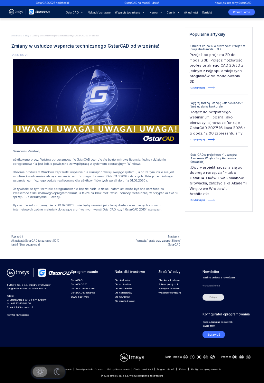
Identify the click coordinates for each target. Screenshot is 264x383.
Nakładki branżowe (99, 12)
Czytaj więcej (198, 87)
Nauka (153, 12)
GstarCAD (72, 12)
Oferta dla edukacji (143, 369)
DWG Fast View (80, 296)
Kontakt (207, 12)
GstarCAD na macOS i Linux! (137, 3)
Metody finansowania (118, 369)
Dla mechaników (123, 288)
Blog (27, 35)
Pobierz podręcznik (168, 284)
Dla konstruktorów (125, 301)
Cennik (171, 12)
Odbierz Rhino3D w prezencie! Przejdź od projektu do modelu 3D (218, 47)
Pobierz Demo (241, 12)
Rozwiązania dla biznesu (89, 369)
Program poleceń (166, 369)
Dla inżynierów (122, 296)
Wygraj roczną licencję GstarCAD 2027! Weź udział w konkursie (217, 104)
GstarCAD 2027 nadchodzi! (48, 3)
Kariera (183, 369)
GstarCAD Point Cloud (83, 288)
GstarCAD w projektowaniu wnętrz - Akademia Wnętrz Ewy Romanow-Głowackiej (215, 158)
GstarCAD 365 (79, 284)
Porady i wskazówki (169, 288)
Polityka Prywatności (18, 314)
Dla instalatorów (123, 292)
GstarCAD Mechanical (83, 292)
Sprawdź (213, 334)
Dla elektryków (122, 280)
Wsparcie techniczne (127, 12)
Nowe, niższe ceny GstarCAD (228, 3)
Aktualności (191, 12)
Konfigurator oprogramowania (206, 369)
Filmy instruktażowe (169, 280)
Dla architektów (123, 284)
